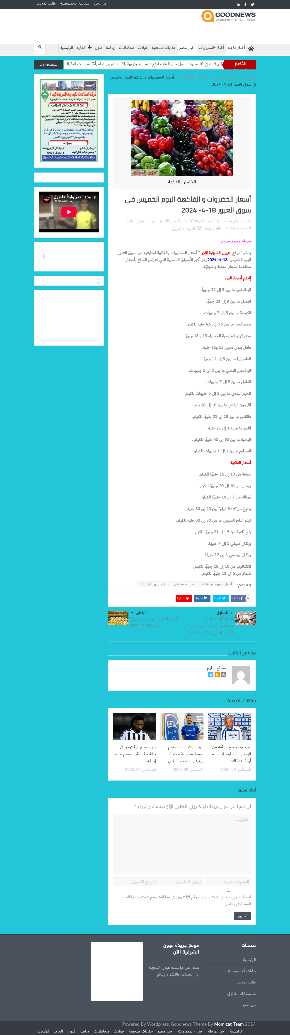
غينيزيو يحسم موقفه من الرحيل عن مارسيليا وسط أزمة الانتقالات (231, 754)
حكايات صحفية (164, 47)
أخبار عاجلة (236, 47)
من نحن (100, 3)
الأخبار (164, 221)
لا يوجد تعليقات (238, 228)
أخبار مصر (187, 47)
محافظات (126, 47)
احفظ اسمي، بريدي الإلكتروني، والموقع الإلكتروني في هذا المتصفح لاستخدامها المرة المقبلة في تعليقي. (187, 901)
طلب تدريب (46, 3)
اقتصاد (176, 221)
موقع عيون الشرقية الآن (153, 584)
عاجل (130, 221)
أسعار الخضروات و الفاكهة (216, 584)
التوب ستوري (146, 221)
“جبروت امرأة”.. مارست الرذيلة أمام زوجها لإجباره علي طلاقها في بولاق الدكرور (78, 64)
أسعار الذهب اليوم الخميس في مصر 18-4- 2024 (154, 622)
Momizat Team (229, 1024)
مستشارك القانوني (241, 993)
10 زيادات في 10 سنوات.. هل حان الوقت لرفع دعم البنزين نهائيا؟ (197, 64)
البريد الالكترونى (183, 228)
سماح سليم (233, 221)
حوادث (143, 47)
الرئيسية (66, 47)
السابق (222, 613)
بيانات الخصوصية (242, 971)
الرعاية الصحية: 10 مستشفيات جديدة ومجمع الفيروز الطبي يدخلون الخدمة (210, 626)
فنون (99, 47)
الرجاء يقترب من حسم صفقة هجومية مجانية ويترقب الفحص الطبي (185, 754)
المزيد (81, 47)
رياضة (111, 47)
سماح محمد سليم (184, 584)
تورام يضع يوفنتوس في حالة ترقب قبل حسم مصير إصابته (134, 754)
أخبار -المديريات (211, 47)
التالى (140, 613)
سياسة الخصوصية (74, 3)
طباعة (209, 228)
